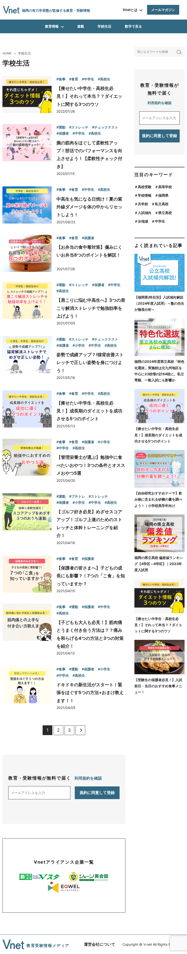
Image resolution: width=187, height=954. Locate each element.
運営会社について (99, 944)
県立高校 (165, 213)
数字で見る (133, 26)
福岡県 (163, 195)
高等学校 (165, 187)
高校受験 (144, 187)
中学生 (160, 221)
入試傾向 (144, 213)
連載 (80, 26)
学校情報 (144, 195)
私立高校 (161, 204)
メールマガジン (163, 10)
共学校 (143, 204)
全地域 (143, 221)
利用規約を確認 (88, 778)
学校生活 (104, 26)
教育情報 (52, 26)
